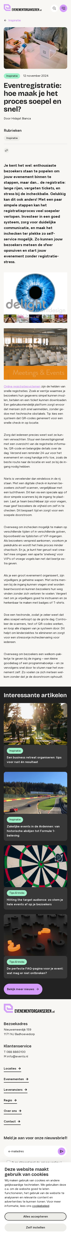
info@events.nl (17, 1056)
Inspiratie (14, 20)
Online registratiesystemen (22, 386)
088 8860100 (16, 1052)
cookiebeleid (40, 1206)
